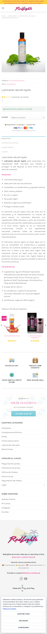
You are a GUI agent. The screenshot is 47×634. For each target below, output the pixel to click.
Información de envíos (11, 468)
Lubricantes (12, 16)
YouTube (5, 512)
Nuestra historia (8, 499)
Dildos (4, 436)
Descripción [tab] (6, 138)
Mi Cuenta (6, 503)
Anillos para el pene (10, 441)
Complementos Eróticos (12, 432)
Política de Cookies (10, 472)
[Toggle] (44, 485)
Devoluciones (7, 476)
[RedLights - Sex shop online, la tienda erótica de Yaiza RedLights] (23, 8)
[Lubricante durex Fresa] (12, 323)
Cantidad (5, 117)
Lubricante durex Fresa (12, 336)
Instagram (6, 508)
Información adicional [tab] (10, 143)
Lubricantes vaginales (26, 16)
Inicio (4, 16)
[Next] (45, 329)
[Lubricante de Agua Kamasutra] (35, 323)
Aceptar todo (23, 614)
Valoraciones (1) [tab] (8, 147)
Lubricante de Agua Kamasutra (35, 337)
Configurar (23, 627)
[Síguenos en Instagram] (21, 579)
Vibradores (6, 428)
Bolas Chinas (7, 449)
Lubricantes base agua (10, 18)
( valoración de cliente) (20, 97)
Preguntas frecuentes (11, 464)
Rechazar (23, 621)
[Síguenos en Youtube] (25, 579)
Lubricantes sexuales (11, 445)
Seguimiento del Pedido (12, 481)
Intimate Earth (11, 84)
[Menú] (3, 8)
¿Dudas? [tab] (5, 152)
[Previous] (1, 329)
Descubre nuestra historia (23, 557)
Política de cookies (9, 609)
